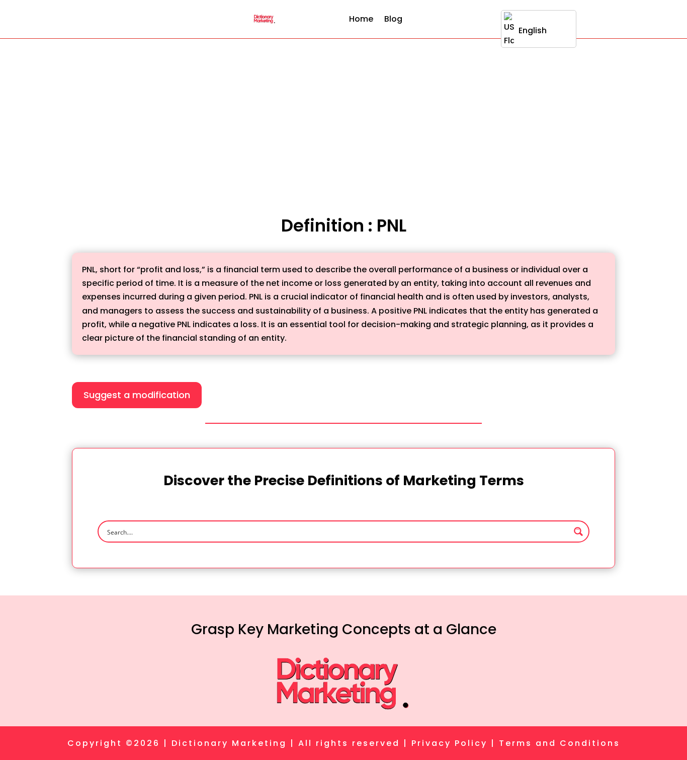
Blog (393, 19)
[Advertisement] (343, 114)
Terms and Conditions (559, 743)
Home (361, 19)
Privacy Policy (449, 743)
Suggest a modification (136, 395)
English (533, 30)
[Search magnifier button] (578, 531)
